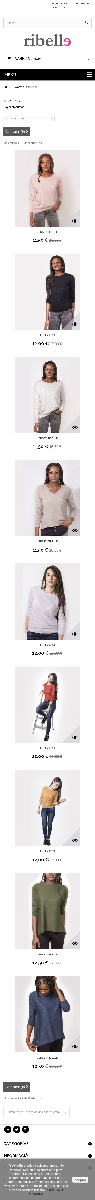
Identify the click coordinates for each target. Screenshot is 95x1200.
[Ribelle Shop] (47, 40)
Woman (19, 87)
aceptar (80, 1180)
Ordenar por (10, 118)
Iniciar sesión (80, 3)
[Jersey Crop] (47, 293)
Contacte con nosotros (58, 5)
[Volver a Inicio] (5, 87)
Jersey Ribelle (47, 231)
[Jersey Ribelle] (47, 190)
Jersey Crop (47, 335)
